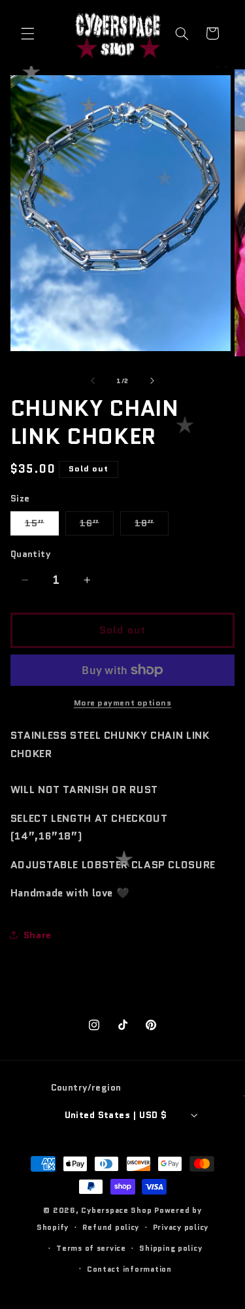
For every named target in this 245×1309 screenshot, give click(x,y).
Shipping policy (170, 1248)
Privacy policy (180, 1227)
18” (152, 525)
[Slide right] (152, 380)
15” (42, 525)
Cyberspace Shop (116, 1210)
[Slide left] (92, 380)
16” (97, 525)
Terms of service (91, 1248)
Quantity (30, 553)
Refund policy (111, 1227)
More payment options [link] (123, 703)
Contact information (129, 1269)
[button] (27, 33)
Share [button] (38, 935)
